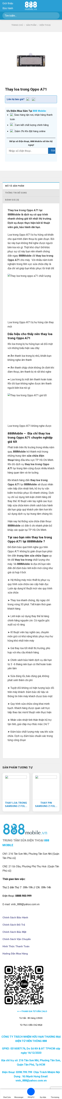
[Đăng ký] (31, 1092)
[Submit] (55, 15)
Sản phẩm (31, 25)
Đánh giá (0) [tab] (12, 200)
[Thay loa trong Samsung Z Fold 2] (16, 786)
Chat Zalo (7, 1097)
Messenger (18, 1097)
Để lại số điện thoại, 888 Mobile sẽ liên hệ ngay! (31, 143)
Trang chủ (17, 25)
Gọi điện (43, 1097)
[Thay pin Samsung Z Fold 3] (46, 786)
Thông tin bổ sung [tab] (16, 192)
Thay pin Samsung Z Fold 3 (46, 804)
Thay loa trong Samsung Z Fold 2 (16, 804)
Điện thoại (45, 25)
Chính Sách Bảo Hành (15, 917)
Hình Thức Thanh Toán (15, 946)
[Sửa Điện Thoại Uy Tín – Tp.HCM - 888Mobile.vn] (31, 5)
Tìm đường (55, 1097)
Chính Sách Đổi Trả (13, 924)
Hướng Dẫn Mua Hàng (15, 953)
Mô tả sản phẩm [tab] (14, 186)
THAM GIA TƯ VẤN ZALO (34, 1011)
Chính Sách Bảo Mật (14, 931)
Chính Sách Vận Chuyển (16, 939)
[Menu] (58, 6)
